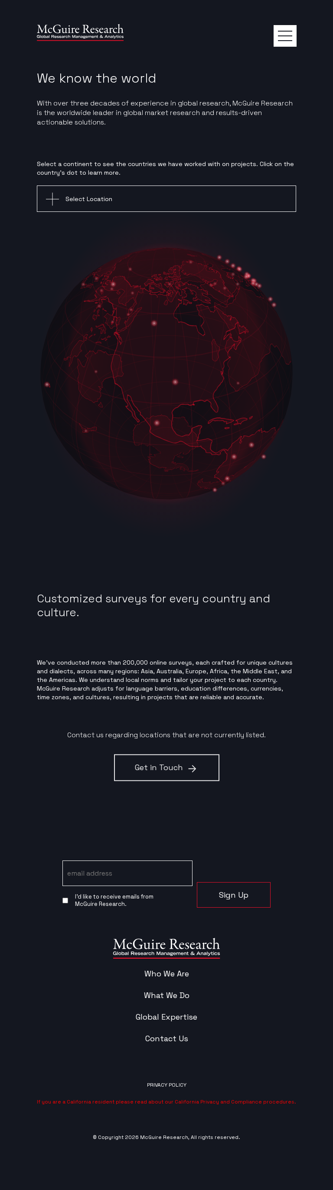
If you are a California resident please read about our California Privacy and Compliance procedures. (166, 1101)
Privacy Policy (166, 1085)
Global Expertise (166, 1017)
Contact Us (166, 1038)
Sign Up (233, 895)
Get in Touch (159, 767)
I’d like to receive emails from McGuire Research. (114, 900)
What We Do (166, 995)
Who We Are (166, 973)
